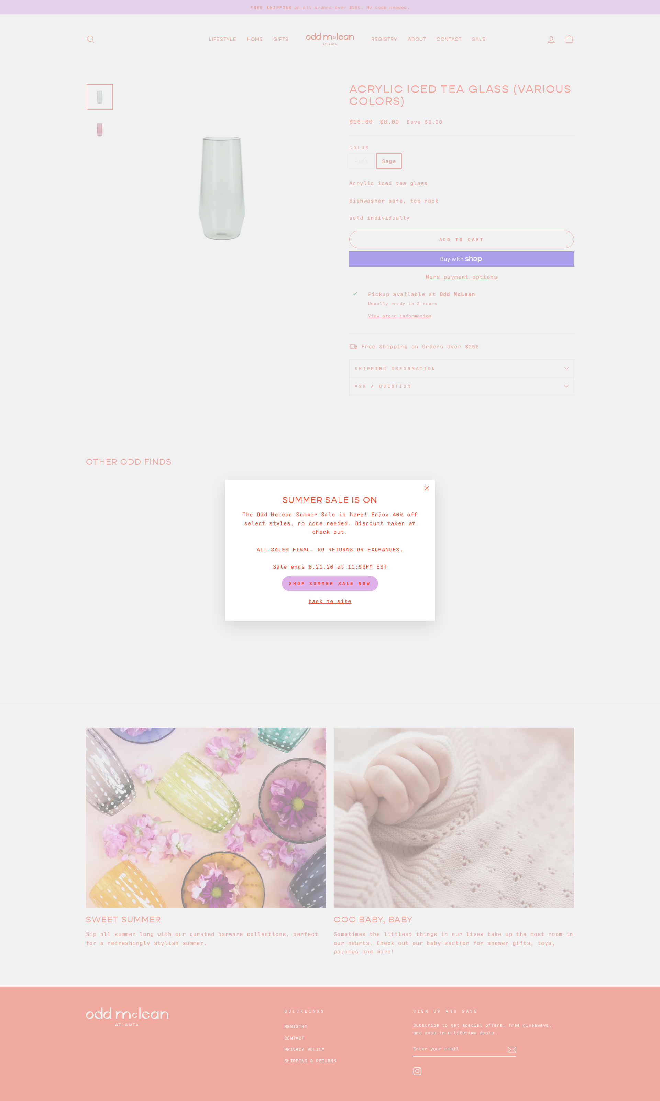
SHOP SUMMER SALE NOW (330, 583)
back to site (330, 600)
